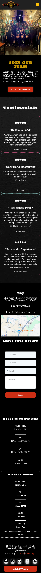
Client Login (30, 553)
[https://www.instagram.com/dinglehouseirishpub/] (12, 560)
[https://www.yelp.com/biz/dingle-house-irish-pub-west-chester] (28, 560)
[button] (37, 4)
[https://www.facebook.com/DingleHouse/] (5, 560)
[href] (20, 325)
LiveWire (20, 553)
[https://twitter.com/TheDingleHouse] (20, 560)
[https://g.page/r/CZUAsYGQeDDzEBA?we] (36, 560)
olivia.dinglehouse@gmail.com (20, 312)
